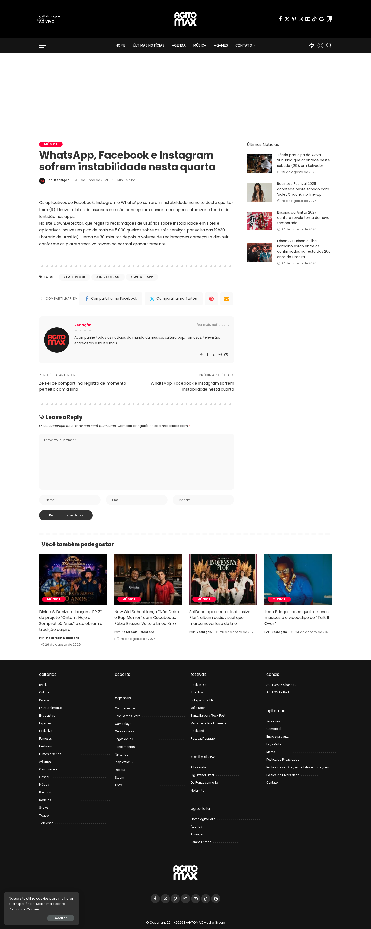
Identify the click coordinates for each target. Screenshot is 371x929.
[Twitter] (287, 19)
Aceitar (61, 918)
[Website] (201, 355)
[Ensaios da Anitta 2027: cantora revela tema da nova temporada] (259, 221)
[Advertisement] (185, 91)
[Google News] (321, 19)
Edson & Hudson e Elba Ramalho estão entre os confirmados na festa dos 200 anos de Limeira (304, 248)
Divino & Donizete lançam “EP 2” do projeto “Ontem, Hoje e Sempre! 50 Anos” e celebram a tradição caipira (70, 620)
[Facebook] (280, 19)
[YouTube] (307, 19)
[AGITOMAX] (185, 19)
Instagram (109, 277)
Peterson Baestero (63, 638)
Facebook (75, 277)
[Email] (226, 298)
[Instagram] (300, 19)
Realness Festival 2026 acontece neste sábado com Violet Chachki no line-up (303, 189)
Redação (62, 180)
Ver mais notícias (211, 325)
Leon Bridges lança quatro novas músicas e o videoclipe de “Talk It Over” (297, 617)
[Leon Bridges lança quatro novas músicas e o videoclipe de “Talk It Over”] (298, 579)
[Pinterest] (294, 19)
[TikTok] (314, 19)
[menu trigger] (45, 45)
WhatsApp (143, 277)
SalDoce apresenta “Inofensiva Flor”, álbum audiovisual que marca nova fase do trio (219, 617)
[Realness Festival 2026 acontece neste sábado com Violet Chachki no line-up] (259, 192)
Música (51, 144)
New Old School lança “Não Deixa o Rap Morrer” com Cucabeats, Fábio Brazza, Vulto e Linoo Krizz (146, 617)
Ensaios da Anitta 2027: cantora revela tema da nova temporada (303, 217)
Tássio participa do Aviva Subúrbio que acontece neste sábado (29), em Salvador (303, 160)
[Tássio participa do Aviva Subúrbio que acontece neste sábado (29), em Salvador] (259, 163)
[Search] (329, 45)
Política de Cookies (24, 909)
